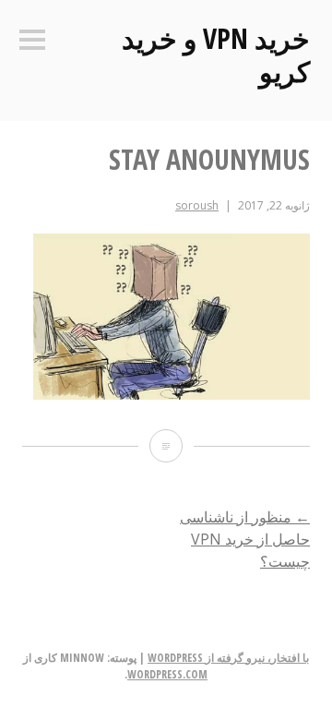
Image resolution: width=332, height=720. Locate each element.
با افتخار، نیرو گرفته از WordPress (228, 658)
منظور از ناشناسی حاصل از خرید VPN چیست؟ (245, 539)
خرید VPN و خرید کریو (216, 54)
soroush (197, 205)
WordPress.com (167, 674)
